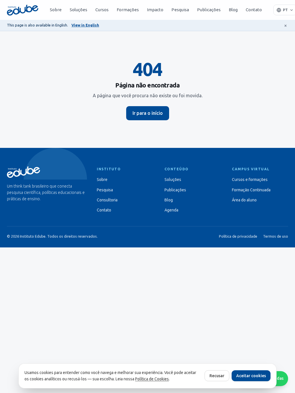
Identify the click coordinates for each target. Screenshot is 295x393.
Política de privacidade (238, 236)
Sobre (56, 9)
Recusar (216, 375)
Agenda (171, 210)
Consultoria (107, 200)
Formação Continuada (251, 190)
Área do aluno (244, 200)
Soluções (78, 9)
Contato (254, 9)
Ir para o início (148, 113)
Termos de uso (275, 236)
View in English (85, 25)
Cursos (102, 9)
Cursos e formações (250, 179)
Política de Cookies (152, 379)
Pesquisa (180, 9)
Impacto (155, 9)
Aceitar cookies (251, 375)
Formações (128, 9)
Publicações (209, 9)
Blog (233, 9)
